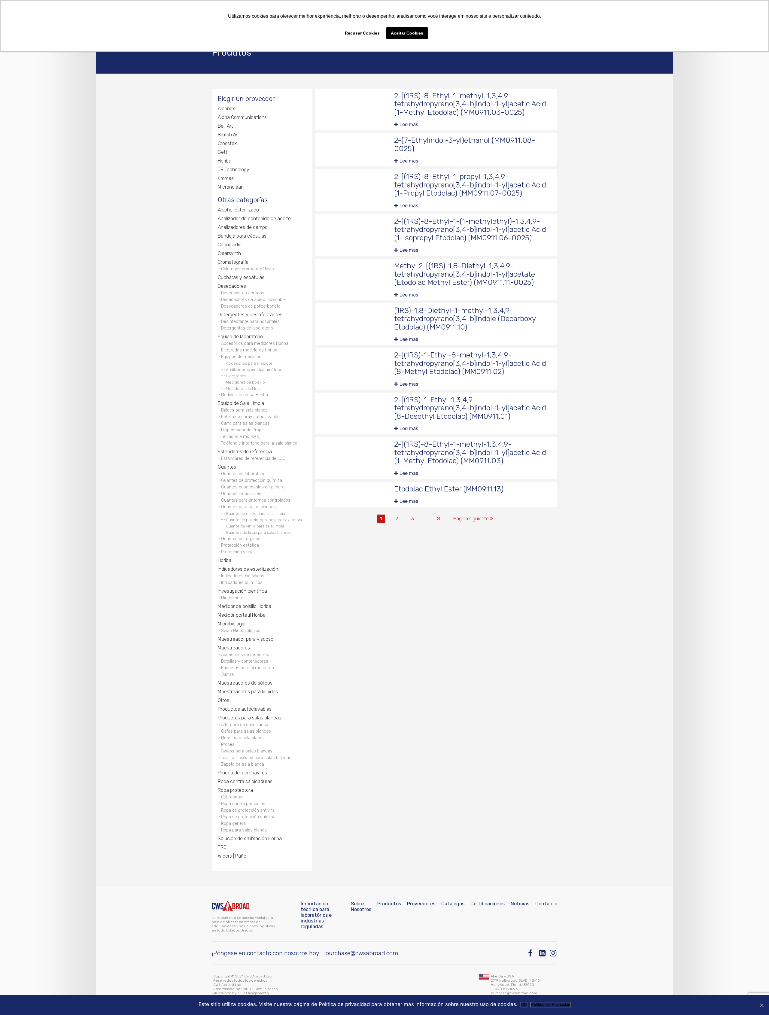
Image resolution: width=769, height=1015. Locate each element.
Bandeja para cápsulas (242, 236)
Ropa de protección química (248, 816)
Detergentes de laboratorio (247, 328)
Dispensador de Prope (242, 430)
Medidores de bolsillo (245, 382)
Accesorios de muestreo (245, 654)
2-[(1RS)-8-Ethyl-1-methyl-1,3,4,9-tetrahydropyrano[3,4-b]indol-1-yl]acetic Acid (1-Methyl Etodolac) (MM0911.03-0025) (470, 104)
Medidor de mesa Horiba (244, 394)
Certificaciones (487, 904)
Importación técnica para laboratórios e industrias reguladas (316, 915)
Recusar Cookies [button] (362, 33)
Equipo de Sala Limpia (241, 403)
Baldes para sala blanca (244, 410)
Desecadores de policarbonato (251, 306)
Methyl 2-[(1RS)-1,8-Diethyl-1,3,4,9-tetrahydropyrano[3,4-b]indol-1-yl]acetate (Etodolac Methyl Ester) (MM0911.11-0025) (464, 274)
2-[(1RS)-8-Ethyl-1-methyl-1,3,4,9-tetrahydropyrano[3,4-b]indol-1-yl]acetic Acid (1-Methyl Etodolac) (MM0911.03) (470, 452)
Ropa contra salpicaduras (245, 781)
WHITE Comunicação (260, 989)
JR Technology (233, 169)
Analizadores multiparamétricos (255, 369)
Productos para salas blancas (249, 718)
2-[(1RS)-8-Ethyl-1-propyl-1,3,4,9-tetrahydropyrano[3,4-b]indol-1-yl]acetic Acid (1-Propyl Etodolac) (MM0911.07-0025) (470, 184)
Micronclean (231, 187)
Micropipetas (233, 597)
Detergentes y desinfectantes (250, 315)
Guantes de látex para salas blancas (259, 532)
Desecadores (232, 286)
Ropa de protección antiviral (248, 810)
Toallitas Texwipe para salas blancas (256, 757)
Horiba (224, 161)
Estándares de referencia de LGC (253, 458)
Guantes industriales (241, 493)
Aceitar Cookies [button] (407, 33)
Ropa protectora (235, 790)
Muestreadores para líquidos (248, 691)
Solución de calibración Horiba (250, 838)
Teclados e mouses (240, 436)
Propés (228, 744)
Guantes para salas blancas (248, 506)
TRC (222, 847)
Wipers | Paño (232, 856)
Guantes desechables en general (253, 487)
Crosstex (227, 143)
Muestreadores (234, 648)
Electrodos (236, 375)
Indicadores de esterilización (248, 569)
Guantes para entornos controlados (255, 500)
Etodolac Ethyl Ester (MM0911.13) (448, 489)
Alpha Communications (242, 117)
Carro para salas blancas (245, 423)
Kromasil (227, 178)
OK (524, 1004)
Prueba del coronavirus (242, 773)
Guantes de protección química (251, 480)
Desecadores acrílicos (242, 293)
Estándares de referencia (245, 451)
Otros (223, 700)
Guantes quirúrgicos (240, 538)
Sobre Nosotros (361, 906)
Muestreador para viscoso (245, 639)
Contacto (546, 904)
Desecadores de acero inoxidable (253, 299)
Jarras (227, 674)
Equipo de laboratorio (240, 336)
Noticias (520, 904)
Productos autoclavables (245, 709)
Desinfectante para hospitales (250, 321)
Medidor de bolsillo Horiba (244, 606)
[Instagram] (553, 953)
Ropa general (234, 823)
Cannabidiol (230, 245)
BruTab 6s (228, 135)
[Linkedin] (542, 953)
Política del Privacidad (550, 1004)
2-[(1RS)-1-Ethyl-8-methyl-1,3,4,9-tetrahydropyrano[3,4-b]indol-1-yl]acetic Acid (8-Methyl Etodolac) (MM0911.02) (470, 363)
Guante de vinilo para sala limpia (255, 526)
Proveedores (421, 904)
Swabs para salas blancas (246, 751)
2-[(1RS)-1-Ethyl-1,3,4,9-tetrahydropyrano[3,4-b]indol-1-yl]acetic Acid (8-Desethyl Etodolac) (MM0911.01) (470, 408)
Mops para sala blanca (243, 737)
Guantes (227, 467)
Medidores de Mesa (244, 388)
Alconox (226, 108)
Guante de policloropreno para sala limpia (264, 519)
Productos (389, 904)
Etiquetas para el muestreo (247, 667)
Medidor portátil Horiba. (242, 615)
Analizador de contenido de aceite (254, 218)
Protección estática (240, 545)
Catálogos (452, 904)
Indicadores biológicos (242, 576)
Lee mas (409, 124)
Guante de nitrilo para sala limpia (255, 513)
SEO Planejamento (253, 993)
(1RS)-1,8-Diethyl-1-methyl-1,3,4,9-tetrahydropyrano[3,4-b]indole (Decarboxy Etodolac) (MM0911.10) (465, 318)
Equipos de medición (241, 356)
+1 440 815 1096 (504, 989)
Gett (222, 152)
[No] (761, 1005)
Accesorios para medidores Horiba (254, 343)
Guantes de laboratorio (243, 473)
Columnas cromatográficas (247, 269)
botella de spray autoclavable (249, 416)
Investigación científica (242, 591)
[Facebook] (532, 953)
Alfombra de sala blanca (244, 724)
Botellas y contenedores (244, 661)
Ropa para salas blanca (244, 830)
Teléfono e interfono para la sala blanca (259, 443)
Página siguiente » (473, 518)
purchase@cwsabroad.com (361, 953)
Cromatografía (233, 262)
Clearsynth (229, 253)
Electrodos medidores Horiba (249, 350)
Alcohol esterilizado (238, 210)
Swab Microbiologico (240, 630)
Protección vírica (237, 552)
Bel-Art (225, 126)
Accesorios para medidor (249, 363)
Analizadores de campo (243, 227)
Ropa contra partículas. (243, 803)
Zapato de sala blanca (242, 764)
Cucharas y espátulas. (241, 277)
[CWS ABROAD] (230, 906)
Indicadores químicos (242, 582)
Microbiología (231, 624)
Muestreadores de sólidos (245, 683)
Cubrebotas (232, 797)
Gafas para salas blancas (246, 731)
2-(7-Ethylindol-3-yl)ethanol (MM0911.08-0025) (464, 144)
